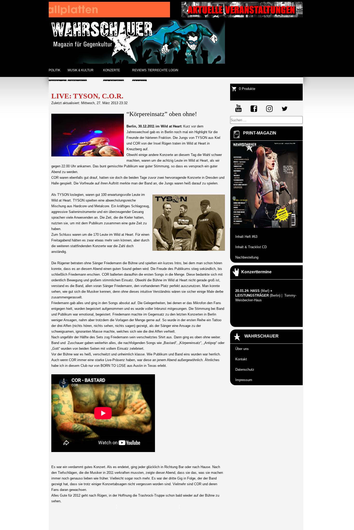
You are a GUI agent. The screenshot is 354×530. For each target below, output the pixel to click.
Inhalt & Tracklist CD (251, 247)
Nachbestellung (246, 257)
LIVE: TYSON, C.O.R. (87, 96)
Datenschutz (244, 369)
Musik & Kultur (81, 70)
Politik (54, 70)
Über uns (242, 349)
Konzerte (111, 70)
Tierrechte (158, 70)
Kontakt (241, 359)
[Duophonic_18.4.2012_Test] (109, 16)
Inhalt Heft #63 (246, 237)
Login (173, 70)
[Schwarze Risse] (242, 16)
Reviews (139, 70)
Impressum (243, 380)
